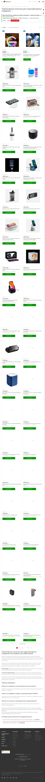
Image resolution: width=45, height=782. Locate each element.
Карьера (14, 744)
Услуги (3, 741)
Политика (26, 738)
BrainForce (41, 777)
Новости (14, 739)
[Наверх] (39, 724)
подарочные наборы (18, 15)
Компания (15, 731)
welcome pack (9, 15)
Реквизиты (15, 738)
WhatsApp (25, 766)
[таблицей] (43, 27)
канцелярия (26, 15)
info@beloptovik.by (23, 756)
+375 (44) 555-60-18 (19, 754)
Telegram (20, 766)
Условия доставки (27, 735)
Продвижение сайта (5, 774)
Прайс (8, 20)
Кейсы (4, 20)
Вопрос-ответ (37, 739)
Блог (3, 743)
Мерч (4, 15)
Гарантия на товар (27, 736)
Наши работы (15, 736)
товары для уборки (34, 15)
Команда (14, 741)
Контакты (37, 733)
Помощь (37, 731)
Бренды (3, 739)
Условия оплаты (27, 733)
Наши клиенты (15, 735)
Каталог (4, 731)
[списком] (41, 27)
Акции (3, 737)
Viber (22, 766)
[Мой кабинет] (35, 1)
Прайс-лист (4, 745)
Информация (27, 731)
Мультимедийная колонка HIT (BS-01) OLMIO (22, 719)
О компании (15, 733)
